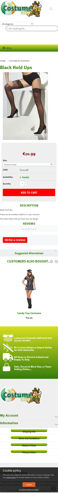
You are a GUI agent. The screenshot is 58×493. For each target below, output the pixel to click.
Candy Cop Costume (29, 313)
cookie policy (11, 477)
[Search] (55, 3)
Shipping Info (29, 431)
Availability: (8, 177)
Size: (5, 160)
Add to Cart (29, 192)
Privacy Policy (29, 452)
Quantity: (7, 183)
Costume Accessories (19, 60)
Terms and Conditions (29, 438)
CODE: (5, 169)
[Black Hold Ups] (25, 106)
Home (2, 60)
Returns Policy (29, 445)
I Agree (29, 484)
